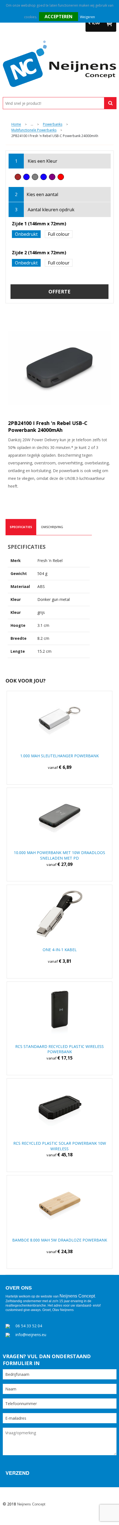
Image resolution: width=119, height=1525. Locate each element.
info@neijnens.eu (30, 1334)
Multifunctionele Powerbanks (33, 130)
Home (16, 124)
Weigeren (87, 17)
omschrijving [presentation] (52, 527)
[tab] (21, 527)
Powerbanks (52, 124)
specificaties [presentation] (21, 527)
